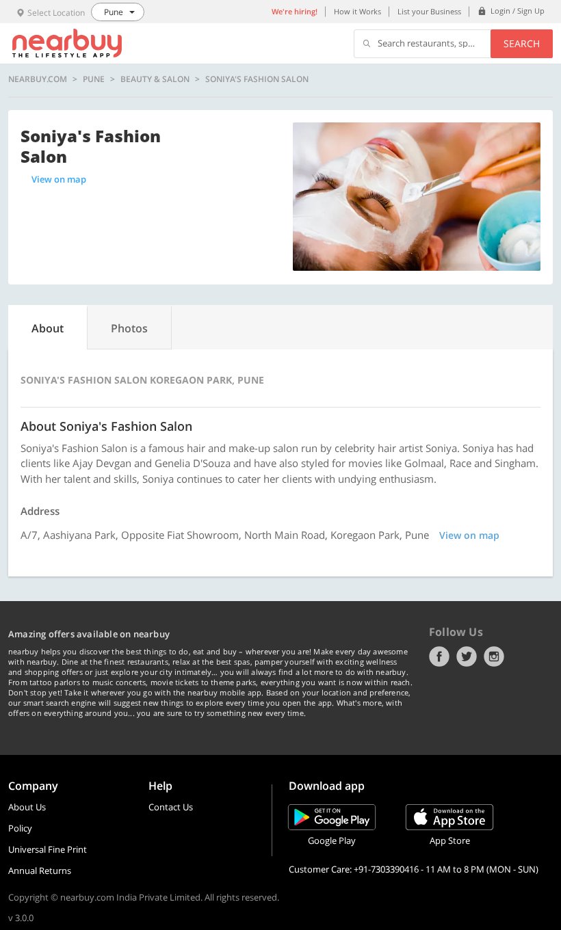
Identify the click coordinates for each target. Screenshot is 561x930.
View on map (58, 179)
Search (522, 43)
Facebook (439, 656)
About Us (27, 807)
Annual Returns (39, 870)
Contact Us (170, 807)
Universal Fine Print (47, 849)
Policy (20, 828)
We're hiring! (294, 11)
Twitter (466, 656)
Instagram (494, 656)
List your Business (429, 11)
